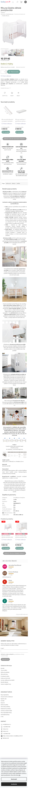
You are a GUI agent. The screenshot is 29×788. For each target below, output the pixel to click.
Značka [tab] (18, 183)
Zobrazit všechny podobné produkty (14, 553)
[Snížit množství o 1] (6, 73)
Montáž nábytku (4, 682)
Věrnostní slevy (4, 674)
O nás (2, 716)
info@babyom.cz (7, 724)
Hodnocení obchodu (5, 678)
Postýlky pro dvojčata (19, 497)
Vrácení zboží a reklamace (7, 697)
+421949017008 (6, 727)
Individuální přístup (5, 714)
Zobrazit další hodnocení (21, 614)
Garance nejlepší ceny (6, 684)
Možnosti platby (4, 705)
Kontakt (2, 701)
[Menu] (25, 2)
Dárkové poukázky (5, 672)
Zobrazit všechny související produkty (14, 138)
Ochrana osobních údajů (6, 710)
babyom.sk (5, 729)
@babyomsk (6, 738)
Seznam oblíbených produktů (7, 680)
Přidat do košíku (14, 71)
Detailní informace (5, 88)
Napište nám (3, 699)
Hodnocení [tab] (8, 183)
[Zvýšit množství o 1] (6, 71)
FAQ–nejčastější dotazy (6, 712)
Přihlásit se (5, 659)
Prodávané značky (5, 676)
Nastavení (14, 779)
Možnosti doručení (20, 67)
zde (19, 775)
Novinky (2, 668)
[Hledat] (17, 2)
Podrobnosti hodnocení (19, 14)
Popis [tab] (3, 183)
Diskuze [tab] (13, 183)
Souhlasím (14, 784)
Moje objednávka (5, 695)
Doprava (3, 703)
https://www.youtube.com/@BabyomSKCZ (13, 736)
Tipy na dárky (4, 670)
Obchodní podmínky (5, 706)
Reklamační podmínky (6, 709)
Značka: (5, 16)
